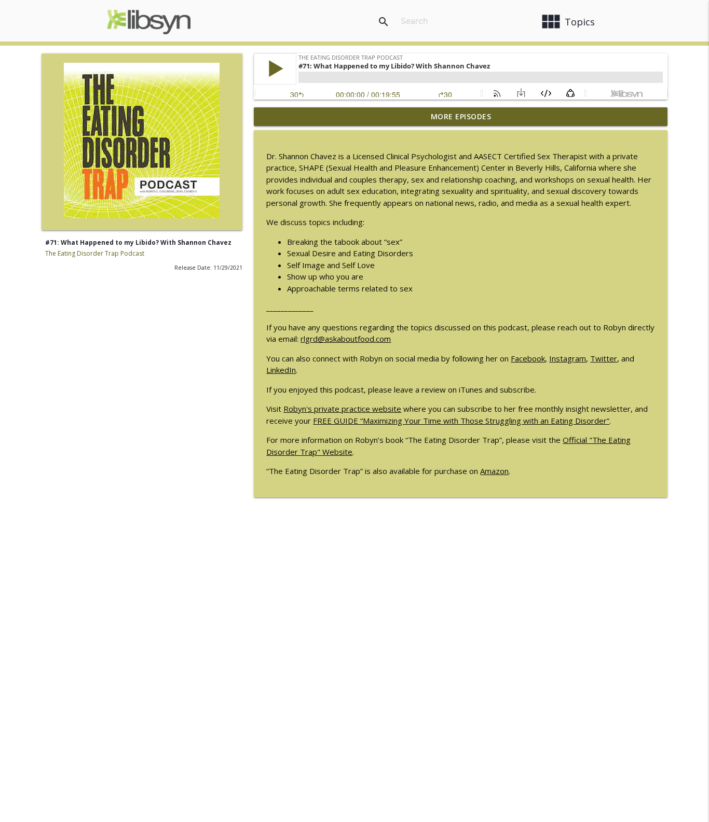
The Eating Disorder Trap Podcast (94, 253)
